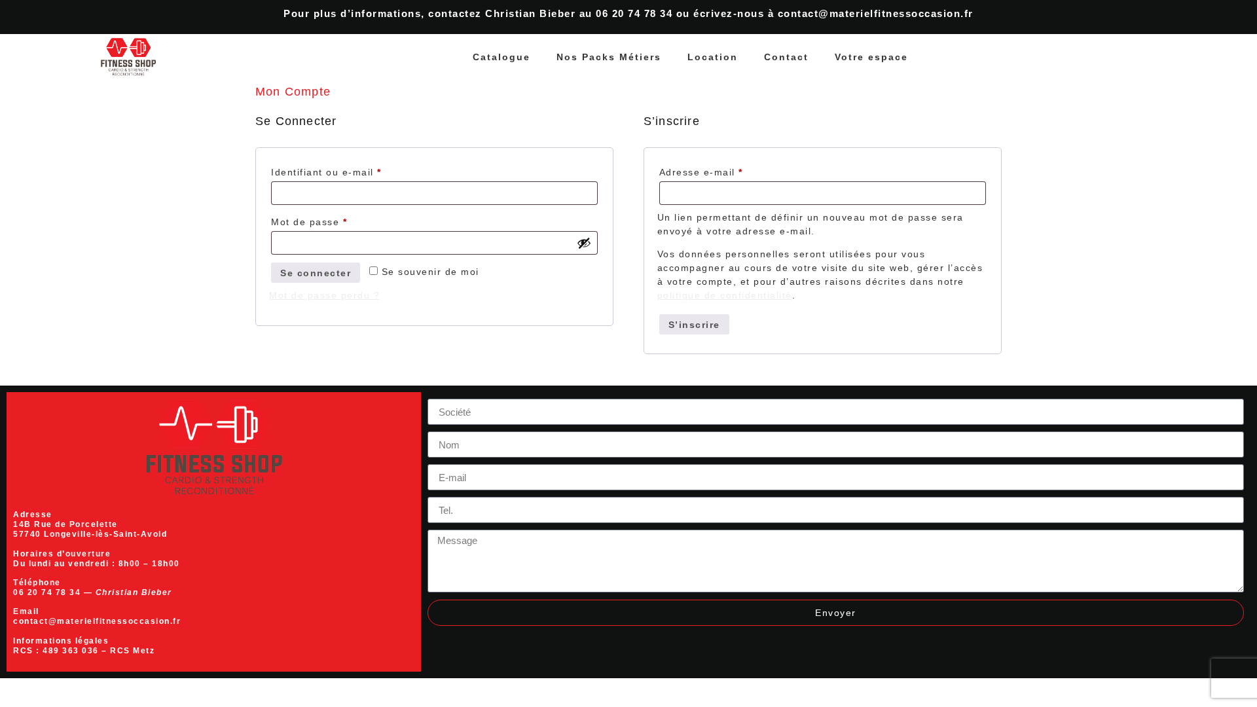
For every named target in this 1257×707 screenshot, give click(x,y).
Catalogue (501, 57)
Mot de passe (337, 220)
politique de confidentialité (724, 295)
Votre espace (871, 57)
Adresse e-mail (729, 170)
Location (712, 57)
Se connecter (315, 273)
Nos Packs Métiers (608, 57)
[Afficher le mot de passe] (584, 243)
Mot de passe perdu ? (324, 295)
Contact (786, 57)
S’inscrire (694, 324)
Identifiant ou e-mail (354, 170)
